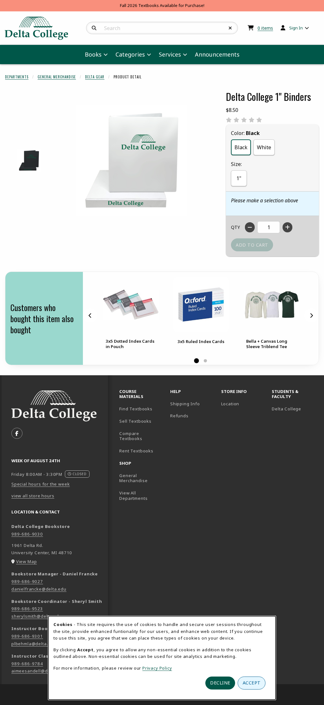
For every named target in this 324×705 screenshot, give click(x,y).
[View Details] (131, 304)
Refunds (179, 416)
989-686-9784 (27, 663)
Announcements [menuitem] (217, 54)
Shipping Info (185, 404)
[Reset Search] (230, 28)
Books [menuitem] (93, 54)
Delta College (295, 409)
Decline (220, 683)
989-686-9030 (27, 534)
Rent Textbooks (136, 451)
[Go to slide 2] (205, 361)
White (264, 147)
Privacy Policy (157, 668)
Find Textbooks (136, 409)
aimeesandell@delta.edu (38, 671)
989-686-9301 (27, 636)
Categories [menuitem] (130, 54)
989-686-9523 (27, 608)
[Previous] (90, 315)
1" (238, 178)
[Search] (94, 28)
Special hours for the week (40, 484)
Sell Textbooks (135, 421)
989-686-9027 (27, 581)
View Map (26, 561)
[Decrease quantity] (250, 227)
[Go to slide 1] (196, 361)
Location (230, 404)
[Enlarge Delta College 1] (29, 160)
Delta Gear (94, 76)
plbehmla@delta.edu (33, 644)
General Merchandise (57, 76)
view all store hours (32, 496)
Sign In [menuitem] (296, 28)
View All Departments (133, 495)
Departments (16, 76)
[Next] (311, 315)
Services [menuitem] (170, 54)
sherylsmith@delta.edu (36, 616)
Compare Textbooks (142, 436)
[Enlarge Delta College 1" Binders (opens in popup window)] (131, 160)
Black (240, 147)
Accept (252, 683)
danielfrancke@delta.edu (38, 589)
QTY (235, 227)
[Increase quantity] (287, 227)
